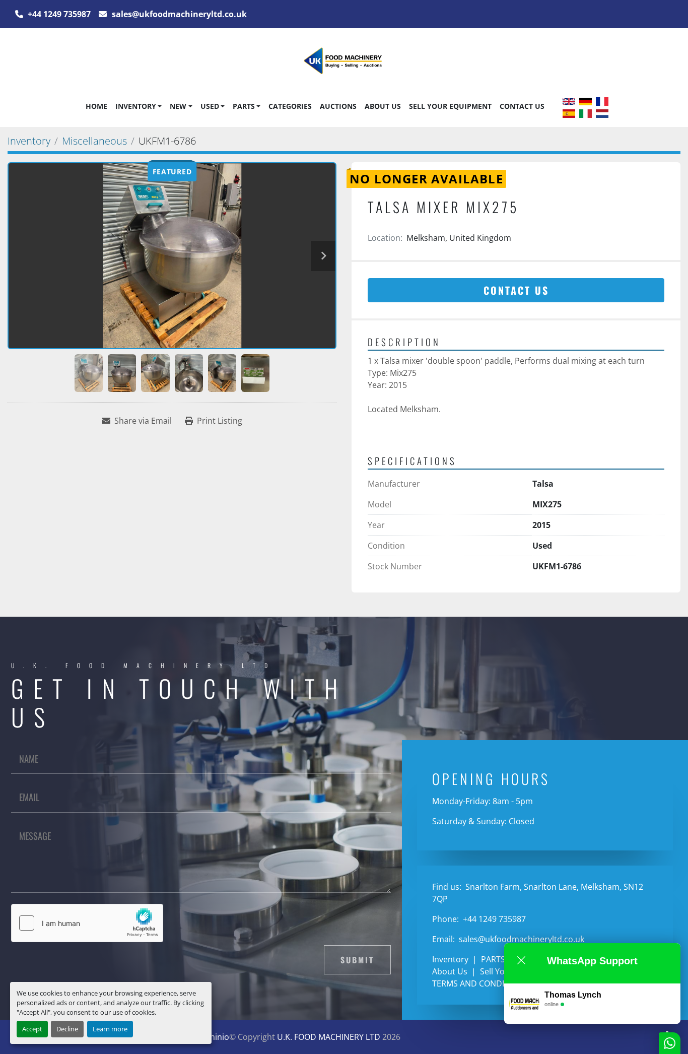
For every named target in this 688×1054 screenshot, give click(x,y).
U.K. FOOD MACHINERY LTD (328, 1036)
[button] (138, 106)
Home (96, 106)
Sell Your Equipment (450, 106)
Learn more (110, 1028)
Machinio (211, 1036)
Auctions (338, 106)
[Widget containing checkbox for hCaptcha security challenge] (87, 923)
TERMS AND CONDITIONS (479, 983)
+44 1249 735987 (58, 14)
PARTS (244, 106)
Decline (67, 1028)
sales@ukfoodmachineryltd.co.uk (178, 14)
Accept (32, 1028)
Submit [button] (357, 960)
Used (209, 106)
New (178, 106)
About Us (383, 106)
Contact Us (522, 106)
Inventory (135, 106)
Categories (290, 106)
